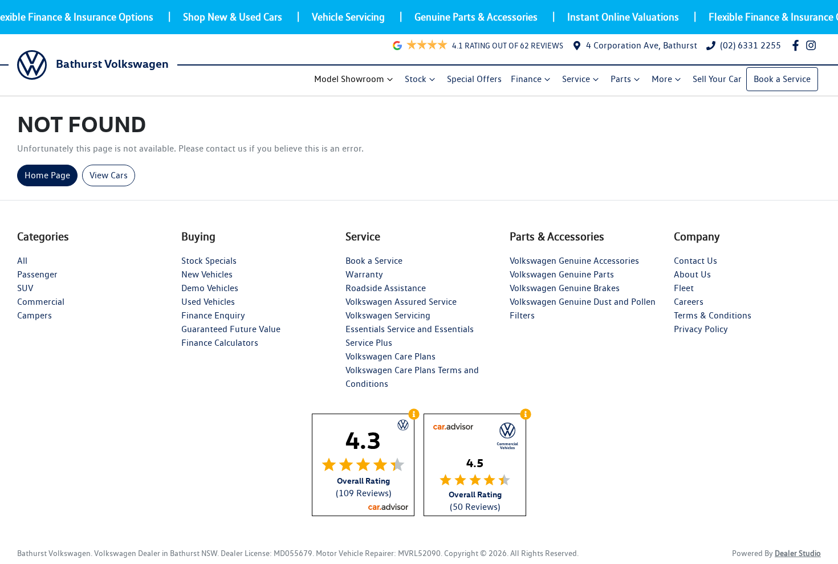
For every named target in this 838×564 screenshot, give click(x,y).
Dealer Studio (798, 553)
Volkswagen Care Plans (390, 356)
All (22, 260)
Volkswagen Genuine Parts (562, 274)
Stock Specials (209, 260)
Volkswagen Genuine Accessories (574, 260)
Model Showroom (349, 78)
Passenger (37, 274)
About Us (692, 274)
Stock (415, 78)
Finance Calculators (219, 342)
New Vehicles (207, 274)
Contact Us (695, 260)
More (662, 78)
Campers (34, 315)
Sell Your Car (717, 78)
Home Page (47, 175)
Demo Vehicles (209, 288)
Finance (526, 78)
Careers (688, 301)
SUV (25, 288)
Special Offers (474, 78)
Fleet (684, 288)
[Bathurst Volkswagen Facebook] (798, 45)
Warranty (364, 274)
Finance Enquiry (213, 315)
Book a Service (782, 78)
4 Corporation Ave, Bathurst (641, 45)
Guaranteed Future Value (230, 329)
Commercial (40, 301)
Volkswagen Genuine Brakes (565, 288)
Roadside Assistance (385, 288)
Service (576, 78)
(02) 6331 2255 (750, 45)
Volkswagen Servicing (387, 315)
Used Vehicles (208, 301)
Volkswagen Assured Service (401, 301)
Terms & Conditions (712, 315)
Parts (621, 78)
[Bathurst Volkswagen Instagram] (813, 45)
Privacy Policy (701, 329)
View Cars (109, 175)
